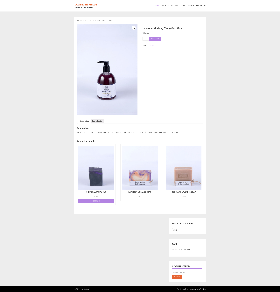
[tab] (84, 121)
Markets (165, 6)
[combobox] (187, 229)
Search (177, 277)
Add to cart (155, 39)
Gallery (191, 6)
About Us (174, 6)
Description (84, 121)
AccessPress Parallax (198, 289)
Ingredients (97, 121)
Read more (96, 201)
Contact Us (201, 6)
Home (157, 6)
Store (183, 6)
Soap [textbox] (186, 230)
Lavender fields (85, 4)
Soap (84, 20)
